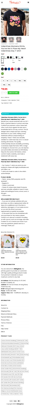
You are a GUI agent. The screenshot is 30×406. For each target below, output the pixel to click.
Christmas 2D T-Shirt (22, 340)
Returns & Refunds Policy (8, 314)
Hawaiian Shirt (11, 346)
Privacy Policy (5, 320)
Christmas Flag (24, 343)
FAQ (2, 326)
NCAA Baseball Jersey (18, 357)
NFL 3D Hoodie (4, 371)
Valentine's (4, 44)
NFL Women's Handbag (17, 382)
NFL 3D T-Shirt (13, 371)
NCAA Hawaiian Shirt (19, 360)
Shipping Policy (5, 311)
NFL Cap (15, 374)
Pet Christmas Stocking (7, 388)
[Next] (26, 22)
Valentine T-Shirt (13, 44)
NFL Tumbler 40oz (5, 382)
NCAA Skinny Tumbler (6, 365)
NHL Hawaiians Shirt (15, 385)
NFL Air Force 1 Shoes (23, 371)
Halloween (4, 346)
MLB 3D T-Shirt (18, 349)
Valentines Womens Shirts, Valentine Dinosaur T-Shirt (7, 252)
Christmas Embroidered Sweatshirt (10, 343)
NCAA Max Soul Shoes (6, 363)
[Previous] (3, 22)
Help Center (4, 329)
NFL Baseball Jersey (6, 374)
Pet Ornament (18, 388)
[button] (2, 2)
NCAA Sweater (17, 365)
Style (2, 54)
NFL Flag (20, 374)
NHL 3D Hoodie (5, 385)
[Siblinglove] (15, 2)
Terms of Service (6, 323)
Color (3, 65)
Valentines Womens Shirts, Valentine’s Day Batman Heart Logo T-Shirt (21, 253)
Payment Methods (6, 317)
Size (2, 77)
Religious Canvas (5, 391)
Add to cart (13, 93)
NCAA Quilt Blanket (18, 363)
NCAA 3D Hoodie (5, 354)
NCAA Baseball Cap (6, 357)
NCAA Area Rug (24, 354)
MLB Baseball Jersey (6, 351)
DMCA (3, 332)
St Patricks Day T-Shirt (6, 394)
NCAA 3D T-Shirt (15, 354)
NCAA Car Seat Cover (6, 360)
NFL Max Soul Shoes (16, 377)
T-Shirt (9, 100)
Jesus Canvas (20, 346)
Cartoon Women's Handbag (8, 340)
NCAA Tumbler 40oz (6, 368)
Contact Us (4, 308)
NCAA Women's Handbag (19, 368)
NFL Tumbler (20, 379)
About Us (4, 305)
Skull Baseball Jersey (16, 391)
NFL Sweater (13, 379)
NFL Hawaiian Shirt (5, 377)
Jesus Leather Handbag (7, 349)
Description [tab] (5, 113)
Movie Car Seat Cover (18, 351)
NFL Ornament (5, 379)
